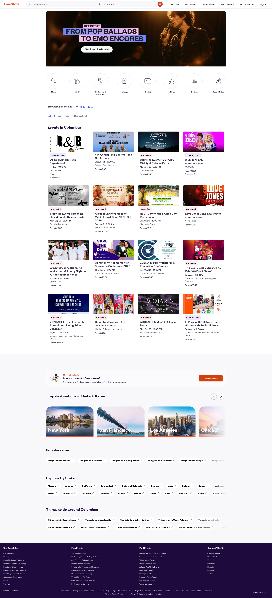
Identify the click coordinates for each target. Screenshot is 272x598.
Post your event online (80, 583)
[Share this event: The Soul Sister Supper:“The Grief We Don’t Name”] (220, 256)
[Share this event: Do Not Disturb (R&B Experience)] (85, 148)
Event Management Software (82, 570)
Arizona (69, 485)
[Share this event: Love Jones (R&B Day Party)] (220, 202)
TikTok (210, 573)
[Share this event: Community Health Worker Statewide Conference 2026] (130, 256)
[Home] (11, 4)
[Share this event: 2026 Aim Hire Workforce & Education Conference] (175, 256)
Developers (157, 590)
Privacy (185, 590)
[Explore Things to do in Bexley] (140, 527)
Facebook (211, 563)
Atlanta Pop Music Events (149, 566)
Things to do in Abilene (59, 460)
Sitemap (6, 583)
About (99, 590)
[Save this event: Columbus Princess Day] (123, 310)
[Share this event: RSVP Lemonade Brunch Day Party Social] (175, 202)
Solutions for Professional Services (85, 566)
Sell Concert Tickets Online (82, 560)
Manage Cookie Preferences (116, 594)
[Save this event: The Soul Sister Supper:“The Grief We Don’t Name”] (213, 256)
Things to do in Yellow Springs (134, 519)
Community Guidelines (12, 577)
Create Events (9, 553)
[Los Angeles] (172, 434)
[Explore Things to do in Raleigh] (206, 460)
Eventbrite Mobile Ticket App (14, 563)
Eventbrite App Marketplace (14, 570)
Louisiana (219, 485)
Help (113, 590)
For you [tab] (57, 115)
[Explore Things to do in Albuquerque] (142, 460)
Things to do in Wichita (223, 460)
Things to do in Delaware (60, 527)
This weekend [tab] (80, 115)
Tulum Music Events (147, 560)
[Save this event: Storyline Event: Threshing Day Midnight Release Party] (78, 202)
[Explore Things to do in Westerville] (114, 519)
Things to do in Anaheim (160, 460)
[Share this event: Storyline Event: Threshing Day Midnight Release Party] (85, 202)
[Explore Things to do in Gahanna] (173, 527)
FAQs (5, 580)
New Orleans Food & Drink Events (152, 553)
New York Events (146, 570)
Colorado (86, 493)
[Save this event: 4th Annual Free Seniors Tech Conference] (123, 148)
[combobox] (129, 4)
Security (147, 590)
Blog (107, 590)
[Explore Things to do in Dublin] (223, 519)
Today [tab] (67, 115)
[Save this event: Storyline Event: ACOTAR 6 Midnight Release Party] (168, 148)
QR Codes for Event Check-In (83, 580)
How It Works (64, 590)
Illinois (153, 493)
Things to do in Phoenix (90, 460)
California (87, 485)
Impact (138, 590)
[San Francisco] (120, 434)
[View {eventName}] (68, 142)
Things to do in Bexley (126, 527)
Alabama (52, 485)
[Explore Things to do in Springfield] (109, 527)
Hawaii (137, 493)
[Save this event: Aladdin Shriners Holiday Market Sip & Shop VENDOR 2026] (123, 202)
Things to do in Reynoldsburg (62, 519)
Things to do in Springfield (93, 527)
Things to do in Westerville (98, 519)
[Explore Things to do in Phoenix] (105, 460)
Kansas (201, 485)
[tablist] (67, 116)
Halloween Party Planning (81, 573)
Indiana (185, 485)
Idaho (170, 485)
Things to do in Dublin (209, 519)
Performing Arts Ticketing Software (85, 556)
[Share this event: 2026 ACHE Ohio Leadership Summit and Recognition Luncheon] (85, 310)
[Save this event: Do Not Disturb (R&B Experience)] (78, 148)
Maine (201, 493)
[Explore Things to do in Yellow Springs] (152, 519)
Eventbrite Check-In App (13, 566)
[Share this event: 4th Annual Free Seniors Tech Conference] (130, 148)
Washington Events (146, 583)
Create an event (211, 378)
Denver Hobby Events (147, 563)
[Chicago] (222, 434)
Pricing (6, 556)
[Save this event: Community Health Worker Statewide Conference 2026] (123, 256)
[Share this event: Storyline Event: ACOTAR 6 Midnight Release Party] (175, 148)
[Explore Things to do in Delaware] (75, 527)
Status (168, 590)
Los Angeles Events (147, 580)
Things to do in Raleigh (192, 460)
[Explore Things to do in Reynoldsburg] (79, 519)
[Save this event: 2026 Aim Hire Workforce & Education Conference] (168, 256)
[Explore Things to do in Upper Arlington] (192, 519)
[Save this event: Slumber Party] (213, 148)
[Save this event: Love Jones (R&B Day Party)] (213, 202)
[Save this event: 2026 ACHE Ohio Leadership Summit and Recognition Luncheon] (78, 310)
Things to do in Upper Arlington (173, 519)
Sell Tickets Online (78, 553)
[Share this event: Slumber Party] (220, 148)
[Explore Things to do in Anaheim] (175, 460)
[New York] (70, 434)
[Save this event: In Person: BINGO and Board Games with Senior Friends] (213, 310)
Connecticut (107, 485)
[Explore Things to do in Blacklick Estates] (213, 527)
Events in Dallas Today (148, 577)
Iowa (167, 493)
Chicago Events (145, 573)
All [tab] (49, 115)
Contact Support (214, 553)
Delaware (104, 493)
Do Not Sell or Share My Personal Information (149, 594)
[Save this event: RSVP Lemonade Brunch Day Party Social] (168, 202)
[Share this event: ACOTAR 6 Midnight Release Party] (175, 310)
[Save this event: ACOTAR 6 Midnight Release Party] (168, 310)
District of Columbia (132, 485)
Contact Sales (213, 556)
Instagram (211, 570)
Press (130, 590)
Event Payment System (80, 563)
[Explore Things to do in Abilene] (73, 460)
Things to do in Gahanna (158, 527)
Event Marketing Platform (13, 560)
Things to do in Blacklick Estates (194, 527)
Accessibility (196, 590)
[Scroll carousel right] (221, 396)
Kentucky (184, 493)
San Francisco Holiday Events (151, 556)
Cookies (207, 590)
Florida (121, 493)
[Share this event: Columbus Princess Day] (130, 310)
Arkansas (68, 493)
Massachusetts (220, 493)
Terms (176, 590)
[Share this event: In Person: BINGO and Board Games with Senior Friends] (220, 310)
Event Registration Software (14, 573)
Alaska (51, 493)
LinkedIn (210, 566)
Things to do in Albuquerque (125, 460)
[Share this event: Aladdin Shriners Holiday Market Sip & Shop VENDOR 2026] (130, 202)
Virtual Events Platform (80, 577)
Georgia (155, 485)
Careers (121, 590)
